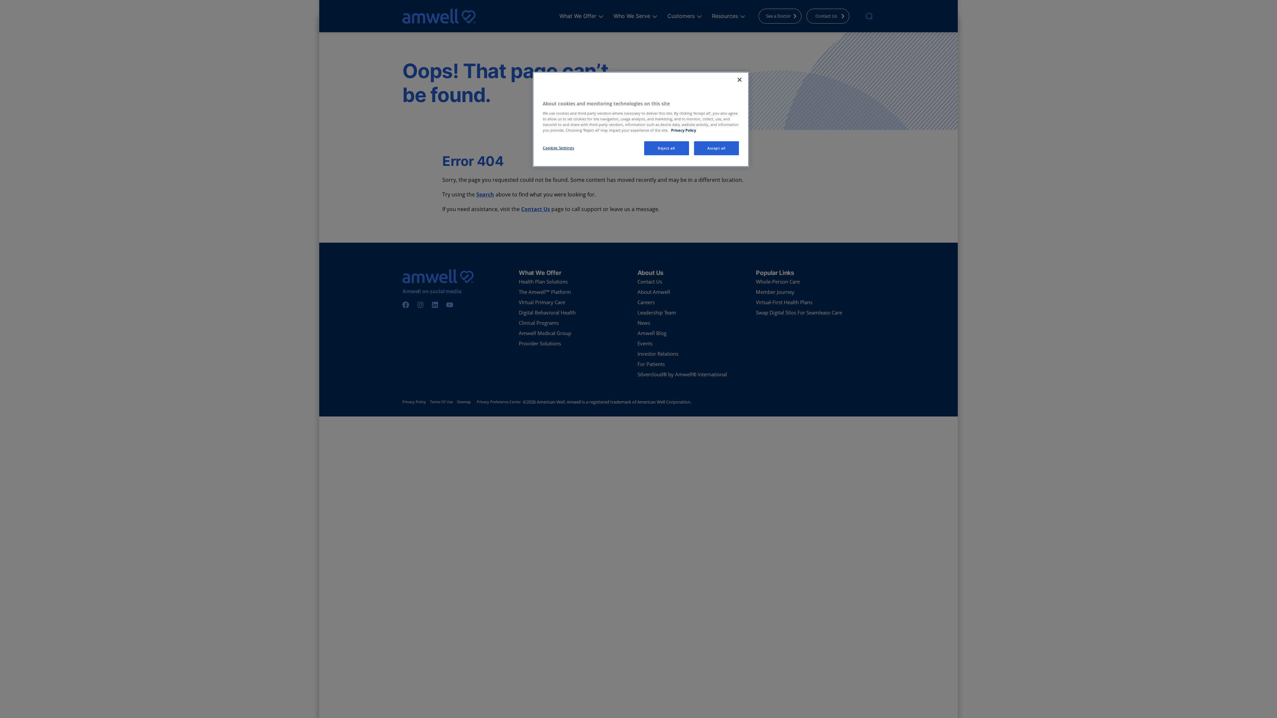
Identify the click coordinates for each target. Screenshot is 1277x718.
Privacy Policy (683, 130)
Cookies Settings (558, 147)
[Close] (739, 79)
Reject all (666, 148)
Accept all (716, 148)
